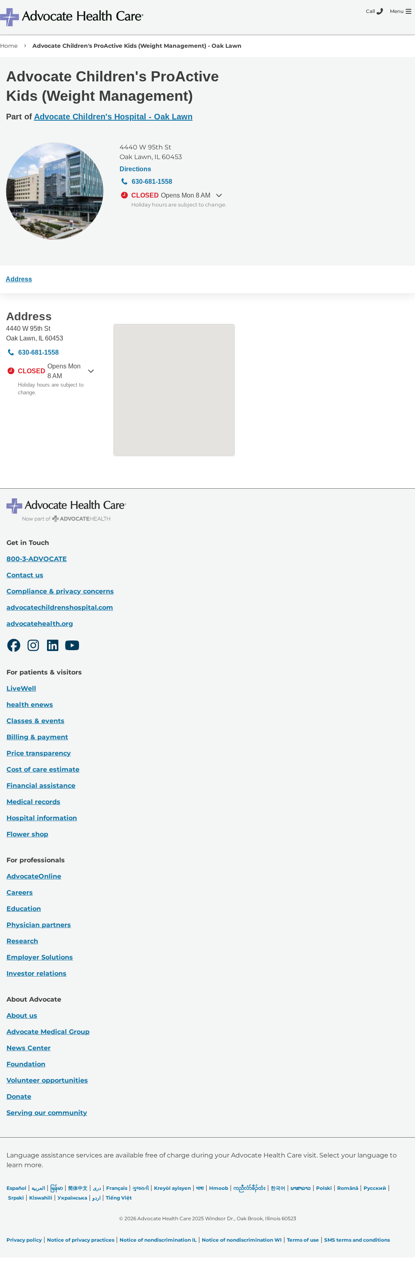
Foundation (25, 1064)
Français (116, 1188)
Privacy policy (24, 1240)
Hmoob (218, 1188)
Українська (72, 1198)
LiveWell (21, 688)
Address (19, 279)
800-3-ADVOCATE (36, 559)
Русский (375, 1188)
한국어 (278, 1188)
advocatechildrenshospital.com (59, 607)
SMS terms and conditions (357, 1240)
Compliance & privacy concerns (60, 591)
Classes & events (35, 721)
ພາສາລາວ (301, 1188)
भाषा (200, 1188)
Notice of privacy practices (80, 1240)
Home (8, 45)
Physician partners (38, 925)
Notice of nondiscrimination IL (158, 1240)
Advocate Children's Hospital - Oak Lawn (113, 116)
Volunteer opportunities (47, 1080)
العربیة (38, 1188)
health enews (29, 704)
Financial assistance (40, 785)
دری (97, 1188)
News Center (28, 1048)
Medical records (33, 802)
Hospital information (41, 818)
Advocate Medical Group (48, 1032)
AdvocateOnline (33, 876)
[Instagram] (33, 646)
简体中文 (78, 1188)
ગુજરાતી (141, 1188)
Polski (324, 1188)
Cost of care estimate (42, 769)
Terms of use (303, 1240)
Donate (18, 1096)
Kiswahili (40, 1198)
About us (21, 1015)
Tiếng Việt (119, 1198)
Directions (135, 169)
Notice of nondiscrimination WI (242, 1240)
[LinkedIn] (52, 646)
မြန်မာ (56, 1188)
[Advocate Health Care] (73, 17)
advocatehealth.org (39, 624)
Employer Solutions (39, 957)
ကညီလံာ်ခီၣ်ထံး (249, 1188)
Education (23, 909)
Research (22, 941)
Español (16, 1188)
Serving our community (46, 1113)
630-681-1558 (152, 181)
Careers (19, 892)
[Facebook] (13, 646)
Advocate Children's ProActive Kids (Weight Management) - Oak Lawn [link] (137, 45)
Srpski (16, 1198)
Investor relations (36, 973)
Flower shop (27, 834)
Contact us (24, 575)
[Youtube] (72, 646)
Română (347, 1188)
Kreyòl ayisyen (172, 1188)
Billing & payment (37, 737)
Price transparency (38, 753)
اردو (96, 1198)
